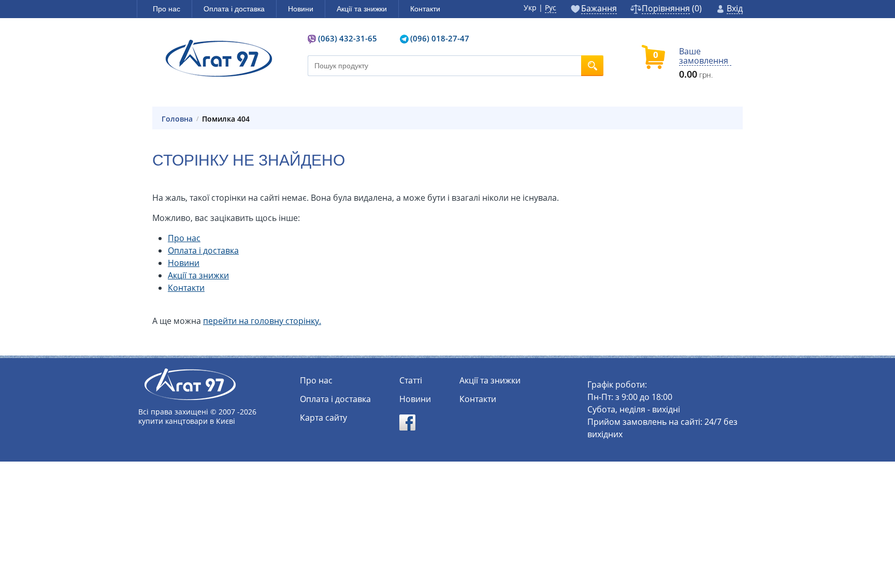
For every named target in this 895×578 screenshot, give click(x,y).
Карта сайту (323, 417)
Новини (183, 263)
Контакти (186, 287)
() (672, 9)
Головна (177, 119)
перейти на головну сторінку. (262, 321)
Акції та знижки (198, 275)
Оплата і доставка (203, 250)
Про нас (184, 238)
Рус (550, 7)
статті (410, 380)
